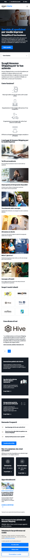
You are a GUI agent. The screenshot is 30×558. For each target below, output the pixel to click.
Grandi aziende (22, 465)
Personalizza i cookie (15, 554)
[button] (15, 427)
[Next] (9, 351)
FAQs (5, 1)
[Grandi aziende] (22, 461)
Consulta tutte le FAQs (8, 443)
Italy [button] (26, 1)
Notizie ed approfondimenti (7, 490)
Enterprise (7, 465)
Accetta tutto (15, 544)
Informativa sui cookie (10, 538)
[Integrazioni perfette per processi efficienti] (23, 404)
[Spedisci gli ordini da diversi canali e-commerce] (23, 382)
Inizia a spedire (7, 47)
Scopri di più (6, 391)
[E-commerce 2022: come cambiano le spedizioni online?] (8, 485)
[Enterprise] (8, 461)
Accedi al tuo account (15, 1)
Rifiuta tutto (15, 549)
